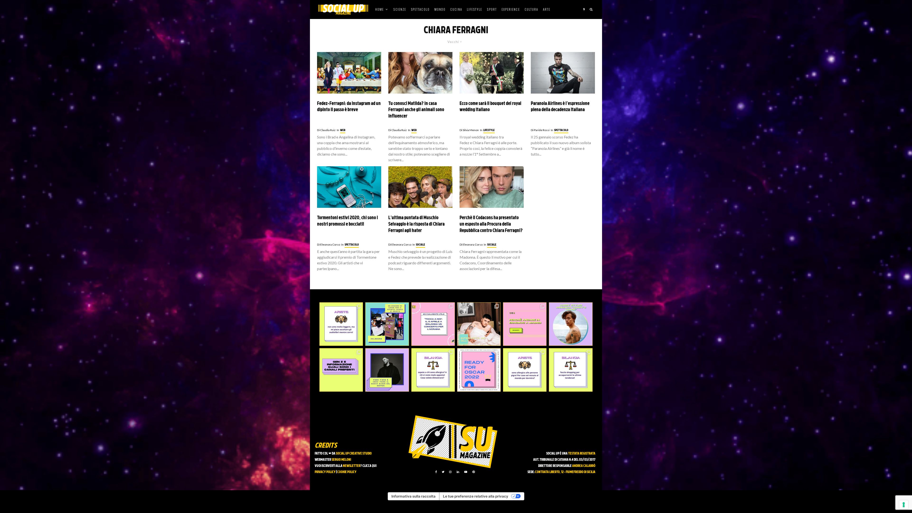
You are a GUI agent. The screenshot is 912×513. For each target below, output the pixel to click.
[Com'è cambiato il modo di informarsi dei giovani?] (341, 370)
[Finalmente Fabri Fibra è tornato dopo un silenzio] (387, 370)
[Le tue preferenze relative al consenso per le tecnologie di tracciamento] (903, 504)
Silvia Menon (469, 130)
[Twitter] (443, 471)
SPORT (492, 9)
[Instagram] (450, 471)
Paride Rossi (540, 130)
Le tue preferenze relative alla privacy (475, 496)
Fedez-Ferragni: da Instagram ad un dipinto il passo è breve (349, 107)
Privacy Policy (325, 472)
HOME (379, 9)
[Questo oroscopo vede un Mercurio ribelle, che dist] (341, 324)
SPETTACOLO (420, 9)
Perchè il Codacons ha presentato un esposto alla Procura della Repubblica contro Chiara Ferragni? (491, 224)
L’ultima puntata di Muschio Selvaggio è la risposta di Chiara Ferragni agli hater (416, 224)
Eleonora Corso (328, 244)
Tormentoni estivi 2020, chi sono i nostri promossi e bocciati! (347, 221)
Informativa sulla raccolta (413, 496)
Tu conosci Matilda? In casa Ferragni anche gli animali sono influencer (416, 110)
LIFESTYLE (474, 9)
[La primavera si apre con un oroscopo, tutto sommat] (433, 370)
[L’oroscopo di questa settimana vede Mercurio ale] (570, 370)
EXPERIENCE (511, 9)
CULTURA (531, 9)
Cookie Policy (346, 472)
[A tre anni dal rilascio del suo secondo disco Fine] (570, 324)
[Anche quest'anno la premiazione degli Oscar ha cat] (479, 370)
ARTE (546, 9)
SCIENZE (399, 9)
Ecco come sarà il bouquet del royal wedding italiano (490, 107)
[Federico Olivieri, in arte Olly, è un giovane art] (479, 324)
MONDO (440, 9)
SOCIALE (420, 244)
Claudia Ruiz (326, 130)
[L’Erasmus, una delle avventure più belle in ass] (524, 324)
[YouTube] (466, 471)
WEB (342, 130)
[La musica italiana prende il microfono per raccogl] (433, 324)
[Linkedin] (457, 471)
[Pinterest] (473, 471)
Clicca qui (369, 466)
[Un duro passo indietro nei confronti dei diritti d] (387, 324)
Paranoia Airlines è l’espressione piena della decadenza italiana (560, 107)
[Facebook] (436, 471)
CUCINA (456, 9)
